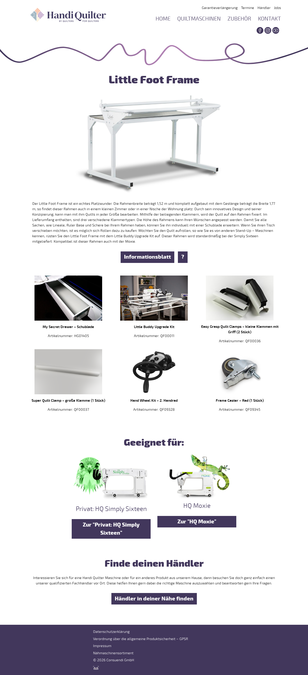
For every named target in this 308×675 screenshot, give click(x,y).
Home (163, 19)
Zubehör (239, 19)
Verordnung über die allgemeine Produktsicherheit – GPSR (140, 639)
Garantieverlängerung (220, 8)
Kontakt (269, 19)
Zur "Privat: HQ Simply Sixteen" (111, 528)
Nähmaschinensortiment (113, 653)
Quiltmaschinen (199, 19)
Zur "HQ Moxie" (196, 521)
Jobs (277, 8)
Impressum (102, 646)
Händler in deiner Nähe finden (154, 598)
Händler (264, 8)
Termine (247, 8)
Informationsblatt (147, 256)
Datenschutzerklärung (111, 631)
